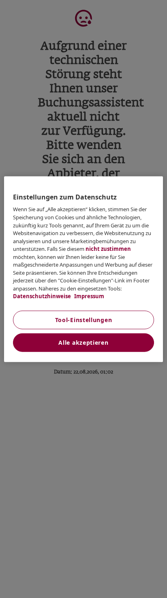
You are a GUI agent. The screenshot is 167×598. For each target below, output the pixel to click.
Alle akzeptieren (83, 342)
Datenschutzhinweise (42, 296)
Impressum (88, 296)
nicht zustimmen (108, 248)
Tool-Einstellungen (83, 319)
